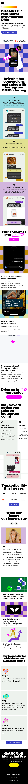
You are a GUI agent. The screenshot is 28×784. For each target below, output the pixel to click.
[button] (12, 523)
